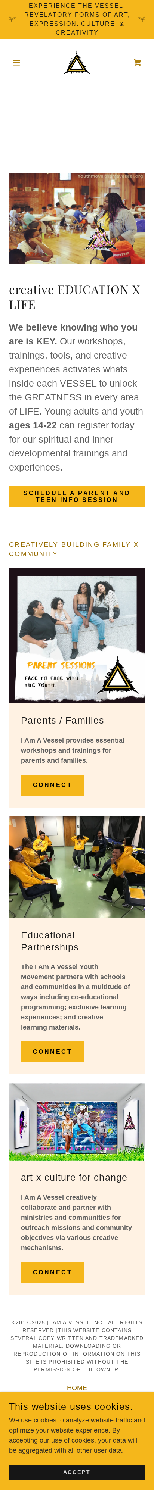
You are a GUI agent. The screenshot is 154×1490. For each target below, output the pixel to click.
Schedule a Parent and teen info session (77, 496)
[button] (19, 62)
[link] (77, 63)
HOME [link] (77, 1387)
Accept (77, 1472)
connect (52, 785)
